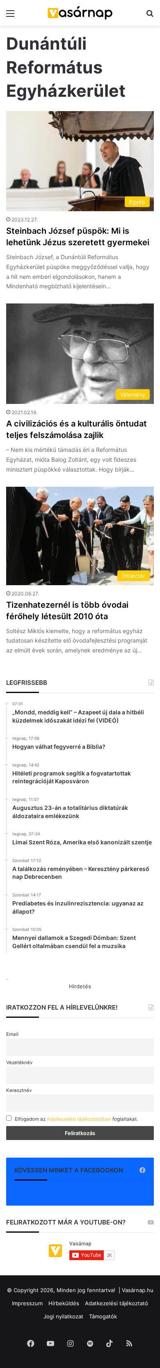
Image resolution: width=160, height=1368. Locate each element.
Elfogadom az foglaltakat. (76, 1119)
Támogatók (103, 1316)
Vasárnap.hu (137, 1290)
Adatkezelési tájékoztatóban (79, 1119)
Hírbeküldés (63, 1303)
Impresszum (27, 1303)
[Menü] (10, 16)
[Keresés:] (150, 16)
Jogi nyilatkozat (63, 1316)
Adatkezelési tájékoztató (116, 1303)
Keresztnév (19, 1090)
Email (12, 1034)
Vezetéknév (19, 1062)
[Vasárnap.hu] (80, 13)
